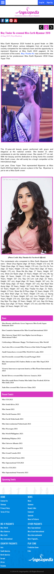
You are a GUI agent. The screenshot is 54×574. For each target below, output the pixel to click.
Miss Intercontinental (35, 535)
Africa (3, 562)
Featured (31, 511)
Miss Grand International (36, 531)
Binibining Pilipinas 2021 (11, 438)
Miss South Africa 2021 (10, 404)
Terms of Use (5, 511)
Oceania (3, 565)
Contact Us (4, 500)
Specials (30, 515)
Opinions (30, 504)
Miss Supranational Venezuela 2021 (15, 473)
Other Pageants (35, 523)
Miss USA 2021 (7, 400)
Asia (2, 547)
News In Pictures (33, 519)
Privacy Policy (5, 508)
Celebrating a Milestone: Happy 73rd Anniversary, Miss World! (25, 342)
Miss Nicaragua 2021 (10, 429)
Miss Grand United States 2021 (13, 458)
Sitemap (3, 504)
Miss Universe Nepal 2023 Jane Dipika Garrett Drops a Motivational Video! (22, 336)
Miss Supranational (34, 527)
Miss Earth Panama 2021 (11, 414)
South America (5, 551)
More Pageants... (33, 538)
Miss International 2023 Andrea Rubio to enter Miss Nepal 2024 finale (25, 363)
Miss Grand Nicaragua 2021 (12, 448)
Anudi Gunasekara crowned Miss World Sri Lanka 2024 (22, 352)
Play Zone (32, 543)
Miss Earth (4, 535)
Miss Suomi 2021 (8, 409)
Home (3, 497)
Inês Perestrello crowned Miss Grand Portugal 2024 (21, 357)
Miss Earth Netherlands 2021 (12, 419)
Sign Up (50, 2)
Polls (29, 551)
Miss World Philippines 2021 (12, 434)
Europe (3, 558)
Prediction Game (33, 547)
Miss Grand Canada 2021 (11, 453)
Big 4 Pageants (7, 523)
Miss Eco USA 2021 (9, 468)
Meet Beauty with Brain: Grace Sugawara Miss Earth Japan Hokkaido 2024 (24, 324)
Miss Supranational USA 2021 (13, 463)
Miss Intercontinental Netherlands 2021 (16, 424)
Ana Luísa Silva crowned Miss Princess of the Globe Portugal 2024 (26, 347)
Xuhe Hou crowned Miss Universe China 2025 (19, 387)
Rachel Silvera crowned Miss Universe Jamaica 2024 (21, 376)
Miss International (6, 538)
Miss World (4, 527)
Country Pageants (9, 543)
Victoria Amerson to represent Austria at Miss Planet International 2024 (26, 370)
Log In (41, 2)
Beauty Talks (32, 508)
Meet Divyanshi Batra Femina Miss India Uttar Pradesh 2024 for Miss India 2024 (26, 381)
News (30, 497)
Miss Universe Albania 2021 (12, 443)
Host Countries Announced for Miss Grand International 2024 (24, 330)
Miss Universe (5, 531)
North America (5, 554)
